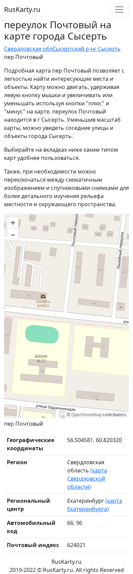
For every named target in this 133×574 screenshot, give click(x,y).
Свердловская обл (28, 48)
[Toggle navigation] (119, 9)
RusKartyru (22, 9)
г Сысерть (107, 48)
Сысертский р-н (73, 48)
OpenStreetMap (86, 415)
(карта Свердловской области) (87, 478)
